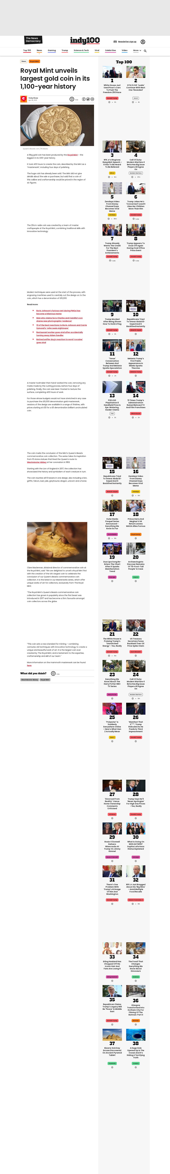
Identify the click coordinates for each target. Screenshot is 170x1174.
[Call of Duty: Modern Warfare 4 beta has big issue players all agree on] (136, 146)
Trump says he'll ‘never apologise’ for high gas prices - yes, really (135, 802)
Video (125, 50)
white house (135, 414)
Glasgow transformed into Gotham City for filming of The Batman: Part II (135, 1010)
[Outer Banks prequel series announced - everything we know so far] (112, 505)
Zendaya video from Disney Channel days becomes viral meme (112, 206)
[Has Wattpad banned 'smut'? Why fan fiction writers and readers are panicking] (112, 1111)
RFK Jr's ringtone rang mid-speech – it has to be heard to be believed (112, 163)
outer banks (112, 534)
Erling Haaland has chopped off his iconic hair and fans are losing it (112, 965)
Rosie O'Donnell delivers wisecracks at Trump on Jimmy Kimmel (112, 846)
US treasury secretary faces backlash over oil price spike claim (135, 642)
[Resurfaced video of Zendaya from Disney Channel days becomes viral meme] (112, 188)
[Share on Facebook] (84, 99)
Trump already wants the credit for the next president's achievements (112, 248)
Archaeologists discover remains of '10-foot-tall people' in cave (135, 565)
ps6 (112, 414)
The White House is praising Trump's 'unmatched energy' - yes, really (112, 642)
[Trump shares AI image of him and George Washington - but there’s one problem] (112, 871)
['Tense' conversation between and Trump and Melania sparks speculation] (112, 345)
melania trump (135, 372)
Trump (65, 50)
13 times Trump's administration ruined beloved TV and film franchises (135, 404)
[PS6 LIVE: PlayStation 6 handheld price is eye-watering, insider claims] (112, 386)
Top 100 (27, 50)
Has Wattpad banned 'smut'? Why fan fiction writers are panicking (112, 1130)
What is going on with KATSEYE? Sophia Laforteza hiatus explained (135, 845)
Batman (136, 1021)
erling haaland (112, 977)
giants (135, 577)
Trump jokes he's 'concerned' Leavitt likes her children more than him (135, 205)
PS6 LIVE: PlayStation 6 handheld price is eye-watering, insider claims (112, 405)
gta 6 (136, 98)
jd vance (112, 814)
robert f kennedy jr (136, 900)
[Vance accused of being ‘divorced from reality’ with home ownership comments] (112, 785)
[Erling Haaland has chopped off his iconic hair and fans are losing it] (112, 948)
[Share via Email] (92, 99)
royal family (135, 534)
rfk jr (112, 173)
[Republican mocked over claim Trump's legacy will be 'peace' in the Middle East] (112, 990)
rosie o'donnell (112, 857)
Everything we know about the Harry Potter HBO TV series (112, 682)
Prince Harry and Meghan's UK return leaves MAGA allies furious (135, 522)
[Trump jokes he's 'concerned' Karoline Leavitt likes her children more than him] (136, 188)
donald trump (136, 215)
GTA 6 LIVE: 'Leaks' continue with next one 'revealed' (135, 87)
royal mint (34, 61)
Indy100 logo (85, 41)
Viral (97, 50)
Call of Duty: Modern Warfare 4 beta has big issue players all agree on (136, 165)
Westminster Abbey (36, 462)
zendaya (112, 215)
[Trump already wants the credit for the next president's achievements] (112, 229)
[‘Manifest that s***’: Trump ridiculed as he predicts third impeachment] (136, 708)
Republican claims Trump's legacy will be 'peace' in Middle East (112, 1008)
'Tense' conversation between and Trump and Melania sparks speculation (112, 363)
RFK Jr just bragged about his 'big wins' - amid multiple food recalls (135, 888)
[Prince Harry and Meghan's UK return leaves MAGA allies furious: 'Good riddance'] (136, 505)
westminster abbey (29, 680)
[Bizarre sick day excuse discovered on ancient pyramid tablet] (112, 1034)
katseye (136, 857)
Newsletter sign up (127, 41)
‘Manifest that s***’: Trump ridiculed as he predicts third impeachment (135, 727)
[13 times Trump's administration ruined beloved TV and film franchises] (136, 386)
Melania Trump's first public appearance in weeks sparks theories (136, 363)
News (39, 50)
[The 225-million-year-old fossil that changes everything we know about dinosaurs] (136, 948)
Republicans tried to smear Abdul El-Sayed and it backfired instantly (135, 323)
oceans (136, 1063)
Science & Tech (81, 50)
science (136, 977)
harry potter (112, 695)
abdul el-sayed (135, 330)
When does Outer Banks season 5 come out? (135, 1127)
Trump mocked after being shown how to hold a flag (112, 321)
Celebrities (110, 50)
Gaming (52, 50)
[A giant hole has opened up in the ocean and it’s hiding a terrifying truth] (136, 1034)
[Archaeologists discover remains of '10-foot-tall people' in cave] (136, 548)
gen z (112, 737)
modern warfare (136, 173)
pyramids (112, 1063)
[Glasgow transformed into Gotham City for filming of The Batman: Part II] (136, 991)
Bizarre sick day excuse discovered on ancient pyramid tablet (112, 1051)
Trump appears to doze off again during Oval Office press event (136, 247)
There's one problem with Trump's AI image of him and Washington (112, 889)
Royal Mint (72, 155)
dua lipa (112, 577)
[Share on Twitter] (88, 99)
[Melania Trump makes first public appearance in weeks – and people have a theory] (136, 345)
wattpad (112, 1140)
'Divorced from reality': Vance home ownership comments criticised (112, 804)
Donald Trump (112, 98)
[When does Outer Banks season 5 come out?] (136, 1111)
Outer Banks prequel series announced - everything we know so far (112, 524)
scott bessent (136, 652)
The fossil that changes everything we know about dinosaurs (135, 966)
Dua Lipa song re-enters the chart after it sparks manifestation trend (112, 566)
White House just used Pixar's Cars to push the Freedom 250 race (112, 89)
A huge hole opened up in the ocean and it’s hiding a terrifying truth (136, 1053)
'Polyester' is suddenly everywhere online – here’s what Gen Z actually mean (112, 727)
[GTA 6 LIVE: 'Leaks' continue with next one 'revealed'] (136, 71)
